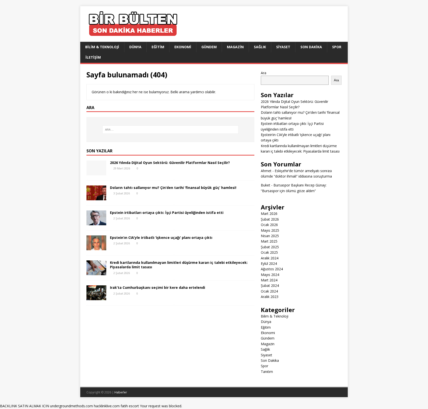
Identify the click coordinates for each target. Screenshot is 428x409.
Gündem (209, 47)
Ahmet (266, 170)
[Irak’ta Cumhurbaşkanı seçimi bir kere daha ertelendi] (96, 297)
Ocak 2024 (269, 291)
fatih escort (130, 406)
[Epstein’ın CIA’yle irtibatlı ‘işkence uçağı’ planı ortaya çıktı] (96, 247)
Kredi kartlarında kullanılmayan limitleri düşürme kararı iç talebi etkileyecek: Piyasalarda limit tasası (179, 264)
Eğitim (158, 47)
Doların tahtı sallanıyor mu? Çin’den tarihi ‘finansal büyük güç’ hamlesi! (173, 187)
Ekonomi (182, 47)
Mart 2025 (269, 241)
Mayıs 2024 (270, 274)
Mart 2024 (269, 280)
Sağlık (260, 47)
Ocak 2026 (269, 224)
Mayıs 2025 (270, 230)
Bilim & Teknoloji (102, 47)
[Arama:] (170, 129)
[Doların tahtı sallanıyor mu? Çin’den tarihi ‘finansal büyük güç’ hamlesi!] (96, 197)
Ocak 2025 (269, 252)
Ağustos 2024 (272, 269)
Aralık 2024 (269, 258)
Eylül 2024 (269, 263)
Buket (265, 185)
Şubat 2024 (270, 285)
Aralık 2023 (269, 296)
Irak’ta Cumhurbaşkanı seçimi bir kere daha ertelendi (157, 287)
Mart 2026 (269, 213)
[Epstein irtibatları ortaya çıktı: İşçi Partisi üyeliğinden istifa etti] (96, 222)
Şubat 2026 (270, 219)
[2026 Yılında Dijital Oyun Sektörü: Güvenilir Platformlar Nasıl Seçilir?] (96, 172)
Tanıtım (267, 371)
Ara (263, 72)
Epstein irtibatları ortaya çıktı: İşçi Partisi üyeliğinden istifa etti (166, 212)
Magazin (235, 47)
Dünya (135, 47)
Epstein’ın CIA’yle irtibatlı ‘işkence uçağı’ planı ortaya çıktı (161, 237)
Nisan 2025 (270, 235)
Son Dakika (311, 47)
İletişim (93, 57)
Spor (336, 47)
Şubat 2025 (270, 247)
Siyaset (283, 47)
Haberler (120, 392)
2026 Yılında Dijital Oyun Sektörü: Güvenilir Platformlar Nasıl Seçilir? (170, 162)
